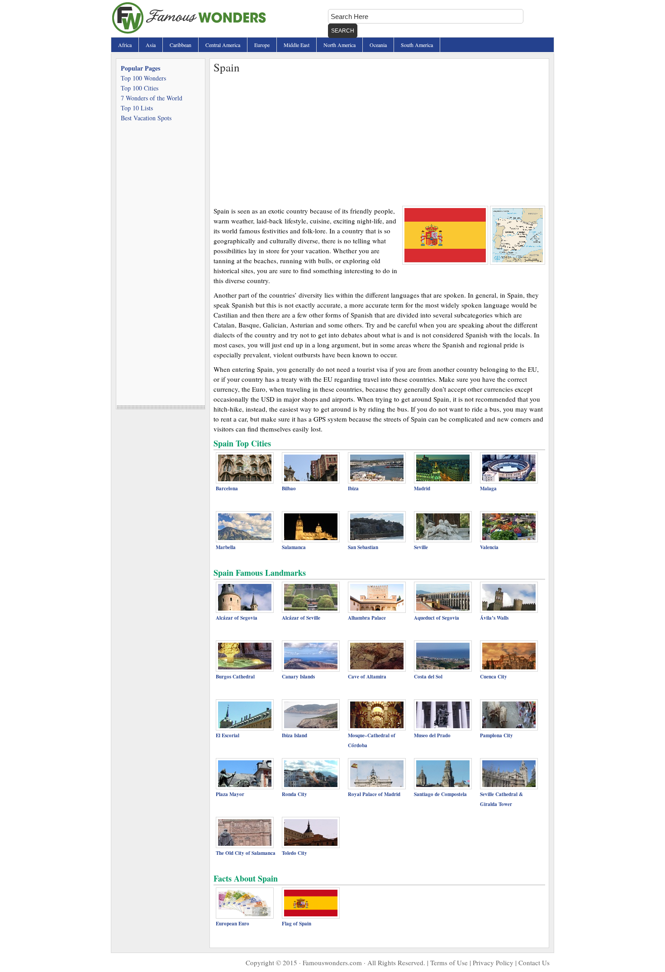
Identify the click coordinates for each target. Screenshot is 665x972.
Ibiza (353, 488)
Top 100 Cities (139, 88)
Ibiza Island (294, 735)
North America (339, 44)
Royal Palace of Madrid (374, 794)
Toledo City (294, 853)
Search (342, 31)
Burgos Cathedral (235, 676)
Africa (125, 44)
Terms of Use (449, 962)
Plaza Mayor (230, 794)
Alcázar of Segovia (236, 617)
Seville (421, 547)
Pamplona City (496, 735)
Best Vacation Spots (146, 118)
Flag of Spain (296, 923)
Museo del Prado (432, 735)
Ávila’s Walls (494, 617)
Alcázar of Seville (301, 617)
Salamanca (294, 547)
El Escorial (227, 735)
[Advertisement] (379, 138)
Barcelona (227, 488)
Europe (262, 44)
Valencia (489, 547)
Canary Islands (298, 676)
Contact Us (534, 962)
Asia (151, 44)
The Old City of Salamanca (246, 853)
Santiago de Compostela (440, 794)
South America (417, 44)
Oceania (378, 44)
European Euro (232, 923)
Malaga (488, 488)
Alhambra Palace (367, 617)
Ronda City (294, 794)
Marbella (226, 547)
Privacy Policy (493, 962)
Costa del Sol (428, 676)
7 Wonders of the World (151, 98)
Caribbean (180, 44)
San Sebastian (363, 547)
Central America (222, 44)
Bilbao (289, 488)
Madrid (422, 488)
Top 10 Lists (137, 108)
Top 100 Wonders (143, 78)
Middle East (296, 44)
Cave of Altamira (367, 676)
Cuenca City (493, 676)
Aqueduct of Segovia (436, 617)
